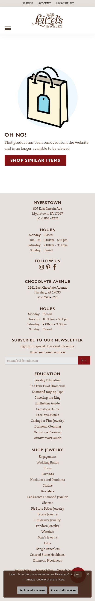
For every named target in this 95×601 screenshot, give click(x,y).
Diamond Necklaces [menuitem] (47, 560)
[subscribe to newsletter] (84, 360)
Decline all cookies (31, 590)
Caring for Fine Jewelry (47, 420)
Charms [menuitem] (47, 503)
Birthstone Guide (47, 403)
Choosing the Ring (47, 397)
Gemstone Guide (47, 409)
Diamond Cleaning (47, 426)
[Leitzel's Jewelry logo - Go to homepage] (48, 20)
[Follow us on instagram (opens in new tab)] (41, 267)
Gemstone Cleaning (47, 432)
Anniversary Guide (47, 438)
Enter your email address (47, 352)
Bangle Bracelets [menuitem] (47, 549)
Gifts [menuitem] (47, 543)
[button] (27, 3)
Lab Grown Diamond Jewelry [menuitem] (47, 497)
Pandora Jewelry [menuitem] (47, 526)
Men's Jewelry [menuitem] (48, 537)
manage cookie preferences (44, 579)
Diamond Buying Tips (47, 392)
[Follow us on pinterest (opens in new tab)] (48, 267)
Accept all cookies (63, 590)
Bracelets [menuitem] (47, 491)
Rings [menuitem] (48, 468)
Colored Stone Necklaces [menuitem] (47, 554)
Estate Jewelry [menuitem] (47, 514)
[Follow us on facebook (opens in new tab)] (54, 267)
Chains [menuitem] (48, 485)
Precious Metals (47, 415)
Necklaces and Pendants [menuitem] (47, 479)
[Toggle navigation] (7, 26)
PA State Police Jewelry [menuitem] (47, 508)
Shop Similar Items (35, 160)
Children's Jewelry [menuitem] (47, 520)
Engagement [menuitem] (47, 456)
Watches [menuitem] (48, 531)
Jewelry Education (48, 380)
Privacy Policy (65, 574)
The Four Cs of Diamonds (47, 386)
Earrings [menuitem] (48, 474)
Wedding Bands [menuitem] (47, 462)
